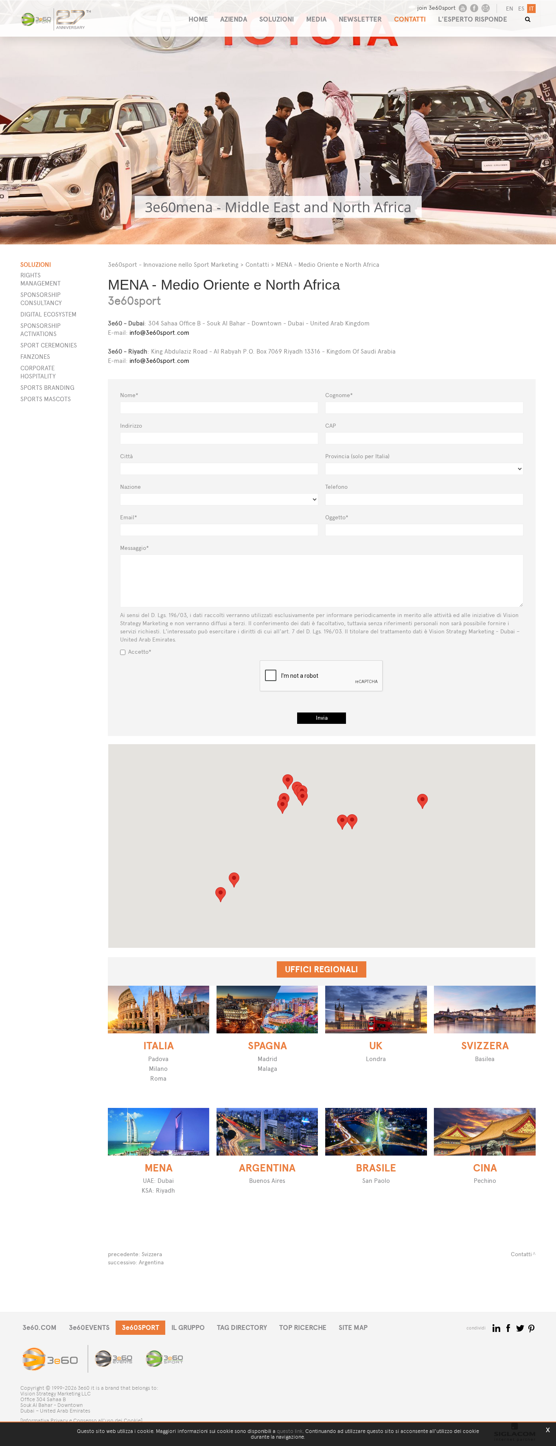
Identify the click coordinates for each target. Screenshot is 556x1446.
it (531, 8)
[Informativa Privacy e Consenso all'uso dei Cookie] (81, 1420)
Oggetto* (336, 517)
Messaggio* (134, 548)
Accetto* (139, 651)
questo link (289, 1431)
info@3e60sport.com (159, 332)
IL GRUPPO (188, 1327)
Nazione (130, 486)
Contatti (257, 264)
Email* (128, 517)
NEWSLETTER (360, 19)
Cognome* (339, 395)
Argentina (151, 1262)
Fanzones (35, 356)
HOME (198, 19)
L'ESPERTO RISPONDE (472, 19)
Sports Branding (47, 387)
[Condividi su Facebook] (509, 1327)
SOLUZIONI (276, 19)
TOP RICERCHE (302, 1327)
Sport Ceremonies (48, 345)
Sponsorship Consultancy (41, 299)
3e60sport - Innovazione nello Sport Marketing (173, 264)
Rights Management (40, 279)
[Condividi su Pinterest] (532, 1327)
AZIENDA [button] (233, 19)
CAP (330, 425)
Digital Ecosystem (48, 314)
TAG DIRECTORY (242, 1327)
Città (126, 456)
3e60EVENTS (89, 1327)
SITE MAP (353, 1327)
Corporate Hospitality (38, 372)
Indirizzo (131, 425)
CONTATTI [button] (410, 19)
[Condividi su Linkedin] (497, 1327)
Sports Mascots (45, 399)
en (509, 8)
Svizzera (152, 1254)
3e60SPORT (140, 1327)
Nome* (129, 395)
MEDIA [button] (316, 19)
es (521, 8)
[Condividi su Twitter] (521, 1327)
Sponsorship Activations (40, 330)
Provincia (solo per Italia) (357, 456)
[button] (352, 821)
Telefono (336, 486)
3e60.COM (39, 1327)
